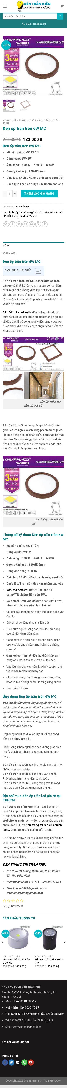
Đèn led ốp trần (21, 206)
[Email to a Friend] (25, 224)
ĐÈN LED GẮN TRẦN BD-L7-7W (49, 961)
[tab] (33, 245)
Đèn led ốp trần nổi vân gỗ (21, 212)
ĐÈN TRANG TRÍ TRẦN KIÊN (24, 865)
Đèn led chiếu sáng (31, 120)
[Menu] (5, 6)
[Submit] (60, 16)
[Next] (58, 66)
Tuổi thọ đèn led (16, 590)
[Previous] (8, 66)
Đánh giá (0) (9, 253)
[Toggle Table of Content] (37, 271)
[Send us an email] (18, 1062)
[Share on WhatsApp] (6, 224)
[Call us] (24, 1062)
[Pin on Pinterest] (32, 224)
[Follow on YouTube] (31, 1062)
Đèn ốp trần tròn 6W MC (24, 216)
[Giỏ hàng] (62, 6)
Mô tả (6, 245)
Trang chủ (9, 120)
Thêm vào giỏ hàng (39, 193)
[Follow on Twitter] (11, 1062)
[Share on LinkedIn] (38, 224)
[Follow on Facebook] (5, 1062)
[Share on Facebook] (12, 224)
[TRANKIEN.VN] (33, 6)
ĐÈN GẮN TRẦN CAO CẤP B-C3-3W (16, 961)
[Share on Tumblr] (45, 224)
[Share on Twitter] (19, 224)
